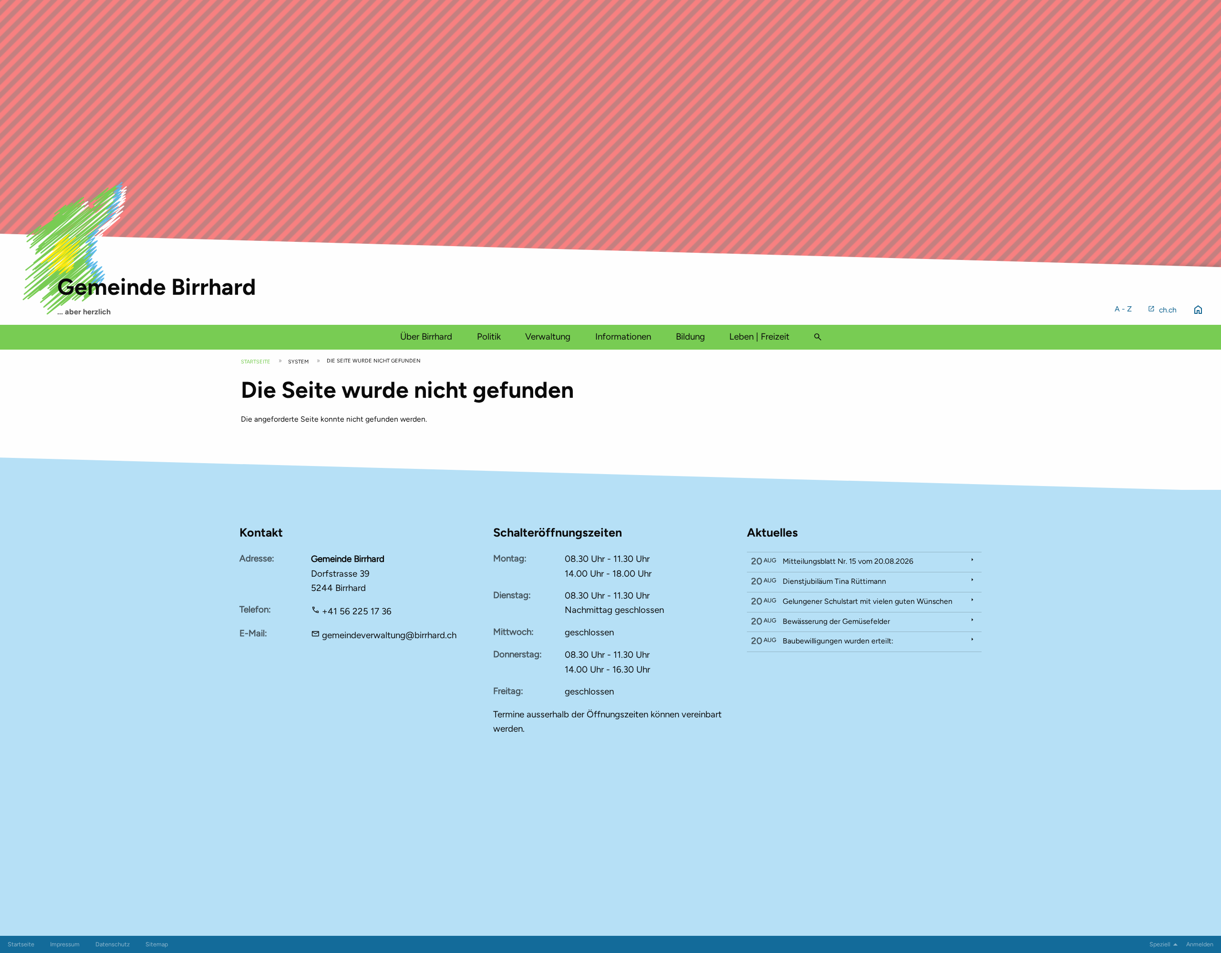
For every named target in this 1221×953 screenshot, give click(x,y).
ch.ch (1168, 309)
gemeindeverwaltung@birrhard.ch (389, 635)
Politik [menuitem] (489, 336)
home (1198, 310)
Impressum (65, 944)
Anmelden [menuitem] (1199, 944)
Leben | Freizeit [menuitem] (759, 336)
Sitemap (156, 944)
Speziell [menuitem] (1159, 944)
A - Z (1123, 308)
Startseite (255, 362)
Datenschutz (112, 944)
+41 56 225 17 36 (357, 611)
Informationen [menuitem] (623, 336)
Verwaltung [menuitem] (547, 336)
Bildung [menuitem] (690, 336)
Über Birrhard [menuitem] (426, 336)
